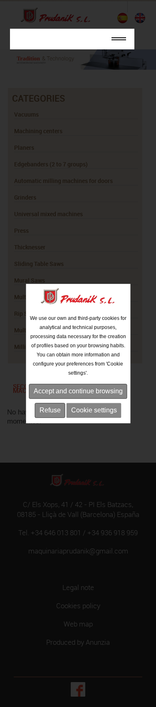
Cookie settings (94, 410)
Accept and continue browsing (78, 391)
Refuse (50, 410)
